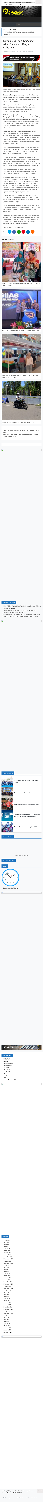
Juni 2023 (6, 1319)
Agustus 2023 (7, 1315)
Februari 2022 (8, 1332)
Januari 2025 (7, 1280)
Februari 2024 (8, 1303)
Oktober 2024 (7, 1286)
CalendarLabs (25, 855)
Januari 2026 (7, 1255)
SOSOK (6, 1078)
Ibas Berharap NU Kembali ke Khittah (14, 612)
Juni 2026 (6, 1244)
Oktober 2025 (7, 1261)
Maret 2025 (7, 1275)
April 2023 (7, 1323)
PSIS (5, 1073)
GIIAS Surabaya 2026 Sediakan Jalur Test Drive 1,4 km (18, 422)
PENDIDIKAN (8, 1065)
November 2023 (8, 1309)
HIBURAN (7, 1059)
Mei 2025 (6, 1271)
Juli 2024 (6, 1292)
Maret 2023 (7, 1326)
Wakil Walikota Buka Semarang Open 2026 (25, 827)
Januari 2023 (7, 1330)
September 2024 (8, 1288)
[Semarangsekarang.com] (13, 12)
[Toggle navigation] (4, 19)
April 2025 (7, 1273)
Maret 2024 (7, 1301)
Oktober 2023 (7, 1311)
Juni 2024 (6, 1294)
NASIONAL (7, 1071)
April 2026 (7, 1248)
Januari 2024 (7, 1305)
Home (5, 30)
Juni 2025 (6, 1269)
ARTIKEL (7, 1075)
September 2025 (8, 1263)
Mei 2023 (6, 1321)
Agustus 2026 (7, 1240)
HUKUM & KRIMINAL (11, 1080)
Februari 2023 (8, 1328)
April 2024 (7, 1298)
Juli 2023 (6, 1317)
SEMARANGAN (8, 1063)
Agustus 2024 (7, 1290)
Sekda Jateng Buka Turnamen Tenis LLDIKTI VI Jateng (20, 610)
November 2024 (8, 1284)
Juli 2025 (6, 1267)
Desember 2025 (8, 1257)
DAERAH (11, 227)
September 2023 (8, 1313)
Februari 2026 (8, 1252)
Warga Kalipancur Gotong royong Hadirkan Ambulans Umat (21, 616)
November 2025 (8, 1259)
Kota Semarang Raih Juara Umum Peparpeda (26, 792)
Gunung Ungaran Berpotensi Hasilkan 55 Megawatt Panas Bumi (22, 614)
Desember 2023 (8, 1307)
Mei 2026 (6, 1246)
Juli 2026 (6, 1242)
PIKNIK (6, 1061)
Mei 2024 (6, 1296)
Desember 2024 (8, 1282)
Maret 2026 (7, 1250)
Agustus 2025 (7, 1265)
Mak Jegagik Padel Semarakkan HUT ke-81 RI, (26, 804)
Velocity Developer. (36, 1497)
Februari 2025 (8, 1278)
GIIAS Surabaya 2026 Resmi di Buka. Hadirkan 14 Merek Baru (20, 330)
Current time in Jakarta (10, 888)
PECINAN (7, 1069)
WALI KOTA (13, 30)
